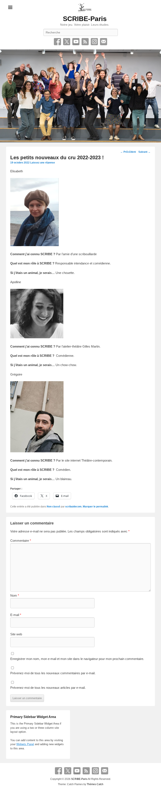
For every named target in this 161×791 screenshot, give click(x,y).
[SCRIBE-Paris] (80, 95)
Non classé (53, 506)
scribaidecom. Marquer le (80, 506)
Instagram (94, 41)
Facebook (57, 41)
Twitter (66, 41)
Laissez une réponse (42, 162)
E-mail (103, 41)
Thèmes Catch (95, 784)
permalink (102, 506)
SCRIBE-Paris (85, 19)
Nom (14, 595)
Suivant (144, 151)
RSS (85, 41)
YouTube (75, 41)
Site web (16, 634)
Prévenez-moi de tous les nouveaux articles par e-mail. (48, 687)
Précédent (128, 151)
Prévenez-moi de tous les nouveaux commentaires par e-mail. (52, 673)
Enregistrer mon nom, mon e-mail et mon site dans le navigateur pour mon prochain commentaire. (77, 659)
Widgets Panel (25, 744)
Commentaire (20, 540)
